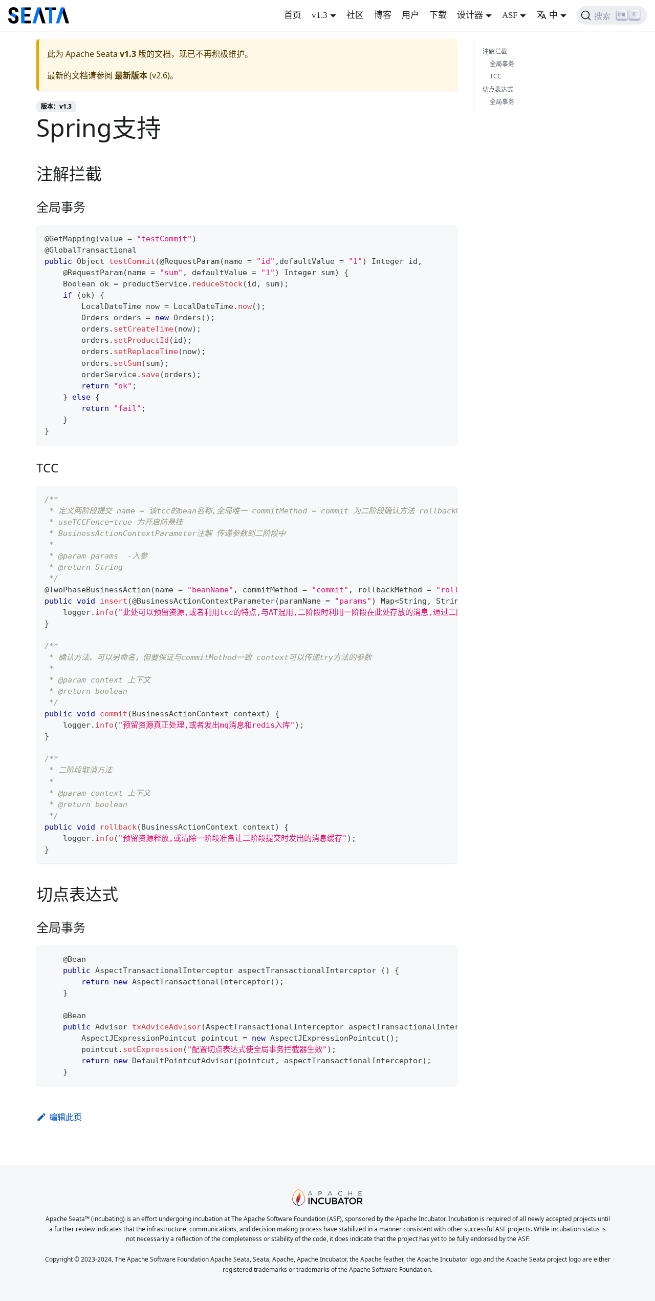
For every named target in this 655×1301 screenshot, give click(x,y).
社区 (355, 15)
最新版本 (131, 75)
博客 (382, 15)
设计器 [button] (470, 15)
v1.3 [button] (320, 15)
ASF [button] (509, 15)
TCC (495, 76)
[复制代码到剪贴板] (444, 237)
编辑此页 (65, 1117)
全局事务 (502, 63)
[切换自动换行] (426, 498)
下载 (438, 15)
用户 (410, 15)
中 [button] (553, 15)
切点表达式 (498, 89)
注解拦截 (495, 51)
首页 (292, 15)
